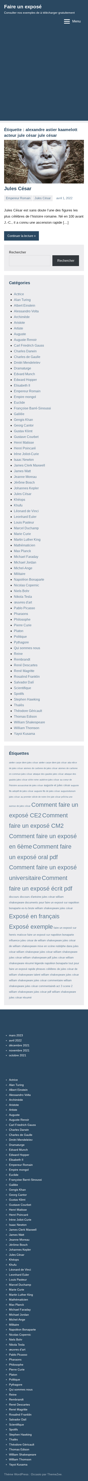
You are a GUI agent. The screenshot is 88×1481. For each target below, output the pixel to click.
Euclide (19, 402)
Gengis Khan (23, 419)
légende (39, 963)
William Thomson (26, 728)
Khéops (19, 499)
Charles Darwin (25, 351)
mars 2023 (16, 1035)
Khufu (18, 505)
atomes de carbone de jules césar (41, 768)
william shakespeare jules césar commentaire (36, 980)
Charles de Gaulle (27, 357)
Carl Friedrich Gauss (29, 345)
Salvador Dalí (24, 682)
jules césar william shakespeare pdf (30, 957)
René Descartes (25, 665)
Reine (18, 653)
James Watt (22, 471)
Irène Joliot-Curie (26, 454)
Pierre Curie (23, 625)
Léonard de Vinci (26, 511)
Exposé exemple (31, 926)
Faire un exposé (23, 6)
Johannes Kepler (26, 488)
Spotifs (19, 693)
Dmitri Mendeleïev (27, 362)
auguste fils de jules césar (47, 791)
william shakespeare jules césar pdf (30, 991)
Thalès (19, 705)
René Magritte (24, 671)
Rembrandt (22, 659)
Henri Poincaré (25, 448)
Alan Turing (22, 300)
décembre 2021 (19, 1045)
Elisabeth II (22, 385)
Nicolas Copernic (26, 585)
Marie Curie (22, 534)
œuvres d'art (23, 602)
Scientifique (22, 688)
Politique (20, 636)
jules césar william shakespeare (58, 951)
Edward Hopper (25, 379)
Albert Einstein (24, 305)
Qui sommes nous (27, 648)
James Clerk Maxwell (29, 465)
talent (37, 974)
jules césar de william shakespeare (41, 940)
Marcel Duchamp (26, 528)
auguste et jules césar (57, 785)
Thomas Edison (25, 716)
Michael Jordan (25, 562)
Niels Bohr (21, 591)
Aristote (19, 322)
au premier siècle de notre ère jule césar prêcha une (46, 797)
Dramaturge (22, 368)
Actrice (19, 294)
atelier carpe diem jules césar (23, 762)
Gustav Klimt (23, 431)
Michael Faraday (26, 556)
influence (14, 940)
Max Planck (22, 551)
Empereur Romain (18, 198)
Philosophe (22, 619)
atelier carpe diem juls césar (53, 762)
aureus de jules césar (19, 806)
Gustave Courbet (26, 437)
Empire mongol (25, 397)
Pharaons (21, 614)
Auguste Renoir (25, 340)
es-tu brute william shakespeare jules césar (47, 908)
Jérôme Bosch (24, 482)
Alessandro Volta (26, 311)
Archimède (22, 317)
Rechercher (17, 252)
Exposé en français (34, 916)
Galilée (19, 414)
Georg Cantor (24, 425)
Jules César (17, 188)
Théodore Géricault (28, 711)
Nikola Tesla (23, 596)
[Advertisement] (44, 77)
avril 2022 (15, 1040)
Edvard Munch (24, 374)
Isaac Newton (24, 459)
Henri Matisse (24, 442)
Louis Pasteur (24, 522)
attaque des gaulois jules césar (48, 774)
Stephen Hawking (27, 699)
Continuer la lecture (20, 236)
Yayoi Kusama (24, 733)
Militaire (19, 574)
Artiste (18, 328)
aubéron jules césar (49, 779)
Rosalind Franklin (27, 676)
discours (14, 896)
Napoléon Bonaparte (29, 579)
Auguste (20, 334)
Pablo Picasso (24, 608)
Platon (18, 631)
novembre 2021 (19, 1050)
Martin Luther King (27, 539)
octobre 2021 (17, 1055)
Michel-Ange (23, 568)
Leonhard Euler (25, 516)
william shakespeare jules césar (60, 974)
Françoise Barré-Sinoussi (32, 408)
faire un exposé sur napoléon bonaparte (50, 934)
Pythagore (21, 642)
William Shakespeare (29, 722)
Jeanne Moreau (25, 477)
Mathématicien (24, 545)
